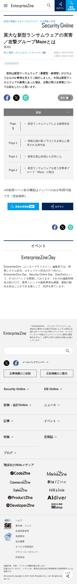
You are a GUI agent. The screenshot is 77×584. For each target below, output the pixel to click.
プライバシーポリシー (27, 551)
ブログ (8, 452)
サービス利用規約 (24, 546)
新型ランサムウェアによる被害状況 (49, 123)
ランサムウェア (11, 63)
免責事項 (20, 536)
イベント (50, 421)
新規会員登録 (24, 206)
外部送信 (20, 557)
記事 (7, 421)
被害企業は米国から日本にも (45, 156)
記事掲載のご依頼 (20, 373)
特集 (7, 436)
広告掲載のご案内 (56, 373)
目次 (38, 112)
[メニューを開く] (5, 5)
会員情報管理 (22, 530)
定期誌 (48, 436)
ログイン (59, 206)
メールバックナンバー (33, 362)
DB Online (51, 389)
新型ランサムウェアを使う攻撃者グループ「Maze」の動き (48, 170)
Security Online (14, 389)
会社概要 (20, 541)
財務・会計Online (16, 405)
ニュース (50, 405)
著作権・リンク (23, 525)
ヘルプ (19, 520)
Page (13, 143)
